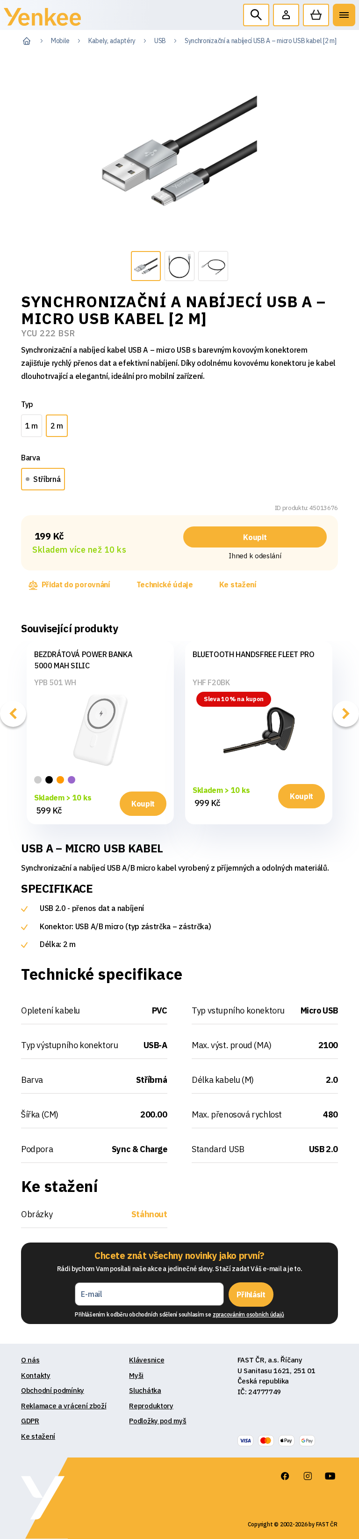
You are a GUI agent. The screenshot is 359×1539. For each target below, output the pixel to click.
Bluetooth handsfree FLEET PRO (253, 654)
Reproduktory (151, 1405)
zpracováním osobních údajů (248, 1314)
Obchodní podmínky (52, 1390)
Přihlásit (251, 1294)
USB (160, 41)
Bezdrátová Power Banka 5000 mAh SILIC (83, 660)
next (346, 714)
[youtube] (330, 1476)
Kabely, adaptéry (112, 41)
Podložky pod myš (157, 1420)
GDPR (30, 1420)
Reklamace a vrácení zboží (64, 1405)
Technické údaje (164, 584)
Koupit (254, 537)
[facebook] (285, 1476)
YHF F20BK (211, 682)
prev (13, 714)
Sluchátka (145, 1390)
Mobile (60, 41)
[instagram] (307, 1476)
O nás (30, 1359)
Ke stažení (238, 584)
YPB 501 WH (55, 682)
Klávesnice (146, 1359)
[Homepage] (42, 19)
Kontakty (35, 1375)
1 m (31, 425)
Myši (136, 1375)
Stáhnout (149, 1214)
